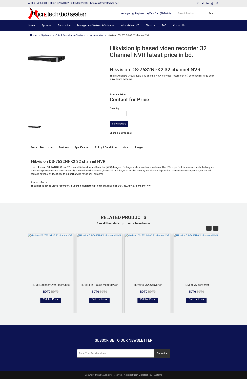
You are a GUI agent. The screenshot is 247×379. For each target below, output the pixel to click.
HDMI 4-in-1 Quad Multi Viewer (99, 284)
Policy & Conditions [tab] (106, 147)
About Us (150, 25)
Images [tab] (139, 147)
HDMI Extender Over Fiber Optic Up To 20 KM (51, 284)
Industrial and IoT (130, 25)
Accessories (96, 35)
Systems (46, 25)
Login (127, 13)
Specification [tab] (82, 147)
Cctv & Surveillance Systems (70, 35)
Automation (64, 25)
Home (32, 25)
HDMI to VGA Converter (148, 284)
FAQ (164, 25)
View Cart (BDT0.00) (160, 13)
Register (139, 13)
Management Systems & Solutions (95, 25)
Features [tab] (64, 147)
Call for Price (50, 299)
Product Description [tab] (41, 147)
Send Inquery (119, 123)
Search (212, 13)
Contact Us (179, 25)
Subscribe (162, 353)
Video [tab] (126, 147)
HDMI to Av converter (196, 284)
